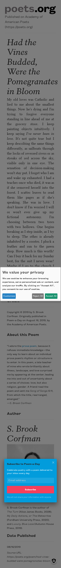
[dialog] (30, 284)
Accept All (51, 296)
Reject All (38, 296)
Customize (9, 296)
